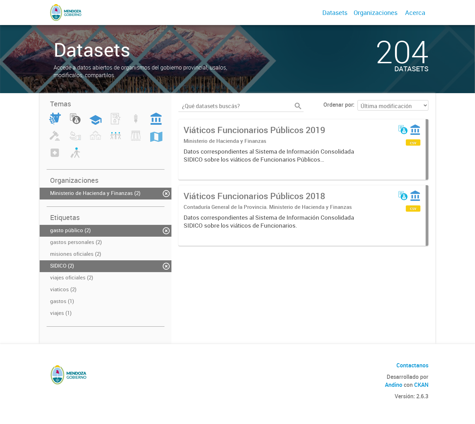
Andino (393, 385)
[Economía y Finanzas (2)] (75, 123)
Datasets (334, 12)
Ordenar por (338, 104)
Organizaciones (375, 12)
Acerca (415, 12)
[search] (298, 106)
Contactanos (412, 365)
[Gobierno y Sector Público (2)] (156, 123)
